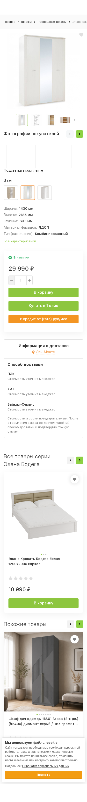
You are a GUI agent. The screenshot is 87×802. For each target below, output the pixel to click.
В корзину (43, 292)
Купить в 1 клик (43, 305)
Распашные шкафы (52, 22)
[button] (74, 120)
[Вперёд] (79, 134)
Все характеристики (20, 241)
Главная (9, 22)
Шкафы (26, 22)
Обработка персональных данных (45, 766)
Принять (43, 775)
